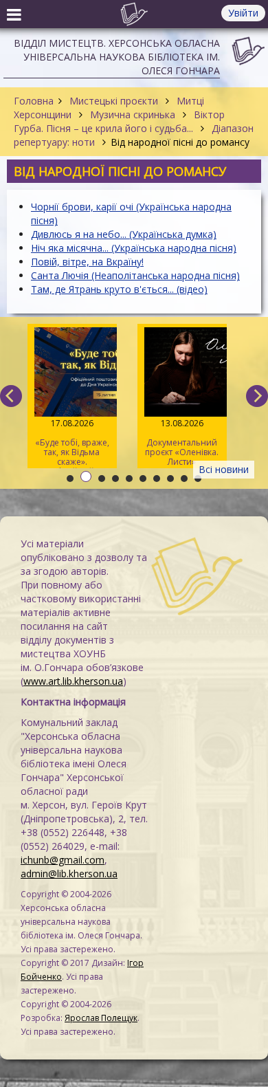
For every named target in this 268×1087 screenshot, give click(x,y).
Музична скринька (132, 114)
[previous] (11, 396)
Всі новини (224, 469)
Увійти (243, 12)
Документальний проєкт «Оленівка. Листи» (182, 442)
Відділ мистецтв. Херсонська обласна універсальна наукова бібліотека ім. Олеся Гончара (117, 56)
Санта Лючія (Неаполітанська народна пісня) (135, 275)
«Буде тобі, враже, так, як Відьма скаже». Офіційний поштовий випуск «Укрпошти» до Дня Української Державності (72, 442)
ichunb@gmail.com (62, 859)
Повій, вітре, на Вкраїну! (87, 261)
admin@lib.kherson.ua (69, 873)
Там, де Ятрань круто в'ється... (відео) (119, 289)
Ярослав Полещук (101, 1018)
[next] (257, 396)
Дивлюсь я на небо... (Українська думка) (123, 234)
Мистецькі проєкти (114, 100)
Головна (34, 100)
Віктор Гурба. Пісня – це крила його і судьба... (119, 121)
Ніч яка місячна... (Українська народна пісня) (133, 247)
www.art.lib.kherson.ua (73, 681)
